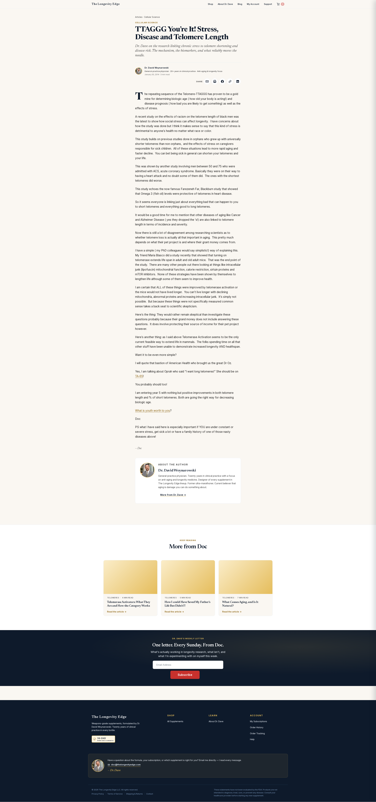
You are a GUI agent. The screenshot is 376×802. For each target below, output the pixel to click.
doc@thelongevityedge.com (126, 764)
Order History (256, 727)
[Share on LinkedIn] (237, 81)
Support (268, 4)
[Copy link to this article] (230, 81)
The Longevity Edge (106, 4)
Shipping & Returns (134, 794)
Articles (138, 17)
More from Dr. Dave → (173, 494)
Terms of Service (115, 794)
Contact (149, 794)
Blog (240, 4)
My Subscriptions (258, 721)
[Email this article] (207, 81)
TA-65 (139, 376)
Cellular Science (152, 17)
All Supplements (175, 721)
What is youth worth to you (152, 410)
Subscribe (185, 675)
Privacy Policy (98, 794)
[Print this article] (215, 81)
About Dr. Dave (225, 4)
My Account (253, 4)
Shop (210, 4)
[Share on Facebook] (222, 81)
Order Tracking (257, 733)
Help (252, 739)
